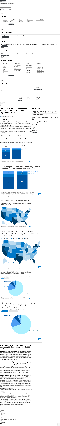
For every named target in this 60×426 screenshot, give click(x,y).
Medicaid (4, 105)
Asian (33, 128)
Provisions (1, 126)
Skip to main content (3, 0)
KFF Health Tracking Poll (17, 63)
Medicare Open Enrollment (17, 70)
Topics (2, 12)
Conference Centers (7, 7)
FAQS (15, 68)
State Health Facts (39, 63)
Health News (2, 47)
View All (37, 99)
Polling (2, 409)
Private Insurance (21, 21)
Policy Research (3, 28)
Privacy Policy (3, 421)
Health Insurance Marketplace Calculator (40, 19)
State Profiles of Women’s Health (40, 72)
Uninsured (28, 21)
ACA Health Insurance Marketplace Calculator (5, 71)
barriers (4, 352)
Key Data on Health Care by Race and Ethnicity (29, 72)
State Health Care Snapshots (40, 68)
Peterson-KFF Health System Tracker (40, 20)
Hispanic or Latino (35, 130)
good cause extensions (24, 385)
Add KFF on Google (10, 116)
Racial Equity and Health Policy (29, 19)
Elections (4, 19)
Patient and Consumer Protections (21, 20)
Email (3, 116)
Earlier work (24, 379)
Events (28, 97)
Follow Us (3, 7)
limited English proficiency (22, 121)
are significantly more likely (18, 124)
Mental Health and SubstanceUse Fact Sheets (40, 67)
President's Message (38, 97)
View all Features (11, 75)
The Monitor (4, 67)
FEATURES (4, 66)
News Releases (37, 87)
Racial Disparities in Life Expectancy (42, 122)
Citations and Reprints (3, 422)
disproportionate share (18, 123)
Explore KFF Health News (5, 55)
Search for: (1, 9)
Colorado (3, 383)
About (2, 90)
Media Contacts (37, 86)
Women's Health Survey (17, 66)
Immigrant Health (13, 19)
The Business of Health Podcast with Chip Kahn (6, 69)
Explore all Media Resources (38, 89)
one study (6, 357)
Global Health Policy (5, 20)
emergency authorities (26, 131)
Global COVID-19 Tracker (29, 67)
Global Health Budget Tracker (29, 66)
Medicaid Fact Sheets (39, 66)
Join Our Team (29, 98)
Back (2, 13)
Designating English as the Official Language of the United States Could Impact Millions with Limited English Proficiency (45, 113)
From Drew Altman (5, 63)
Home (0, 105)
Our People (20, 97)
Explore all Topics (11, 24)
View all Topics (34, 132)
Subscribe (1, 7)
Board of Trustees (21, 98)
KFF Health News (3, 53)
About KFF (20, 100)
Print (1, 116)
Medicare (12, 21)
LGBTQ (12, 20)
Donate (10, 7)
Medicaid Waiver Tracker (28, 64)
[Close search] (0, 10)
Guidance (1, 121)
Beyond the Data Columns (39, 98)
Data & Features (3, 56)
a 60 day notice (13, 127)
